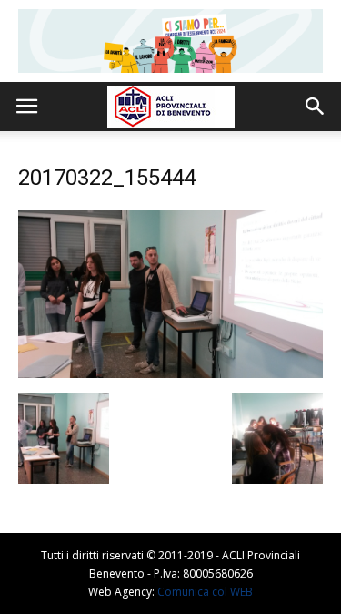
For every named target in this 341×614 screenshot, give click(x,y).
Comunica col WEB (205, 591)
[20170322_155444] (170, 373)
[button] (315, 106)
